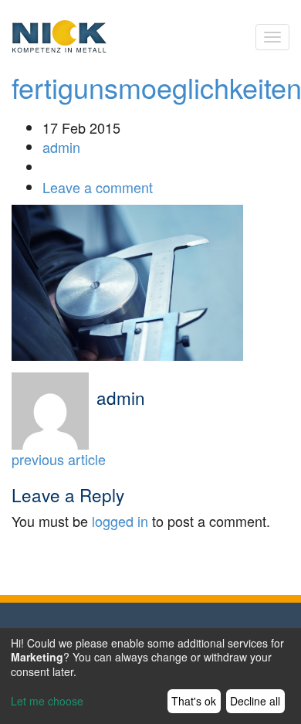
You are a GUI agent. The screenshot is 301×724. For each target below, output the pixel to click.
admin (61, 147)
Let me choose (47, 701)
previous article (59, 459)
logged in (120, 521)
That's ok (193, 701)
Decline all (255, 701)
